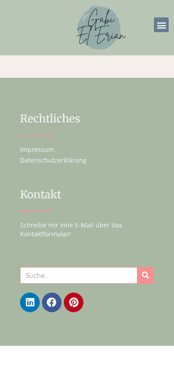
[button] (161, 24)
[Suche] (145, 275)
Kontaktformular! (45, 234)
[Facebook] (52, 302)
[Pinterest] (73, 302)
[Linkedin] (30, 302)
